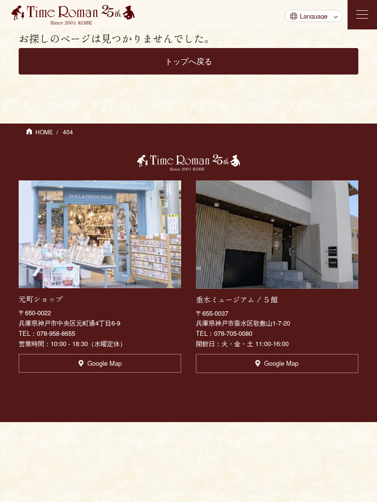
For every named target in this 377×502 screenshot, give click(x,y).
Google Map (104, 363)
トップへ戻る (188, 61)
